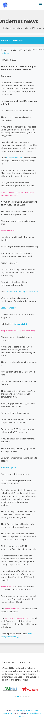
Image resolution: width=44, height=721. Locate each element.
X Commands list (19, 324)
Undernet (5, 53)
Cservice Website (14, 157)
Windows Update (8, 467)
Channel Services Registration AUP (22, 291)
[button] (15, 696)
